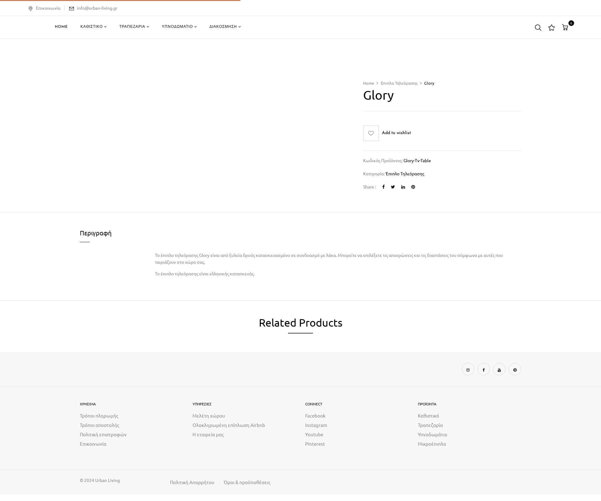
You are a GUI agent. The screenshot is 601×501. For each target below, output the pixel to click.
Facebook (315, 415)
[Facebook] (383, 186)
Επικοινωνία (48, 8)
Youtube (314, 434)
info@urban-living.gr (97, 8)
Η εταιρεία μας (208, 434)
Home (368, 83)
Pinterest (315, 444)
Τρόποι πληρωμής (99, 415)
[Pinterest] (413, 186)
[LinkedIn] (403, 186)
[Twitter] (393, 186)
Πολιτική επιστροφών (103, 434)
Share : (369, 186)
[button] (566, 27)
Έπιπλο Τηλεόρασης (399, 83)
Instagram (316, 425)
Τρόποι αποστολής (99, 425)
